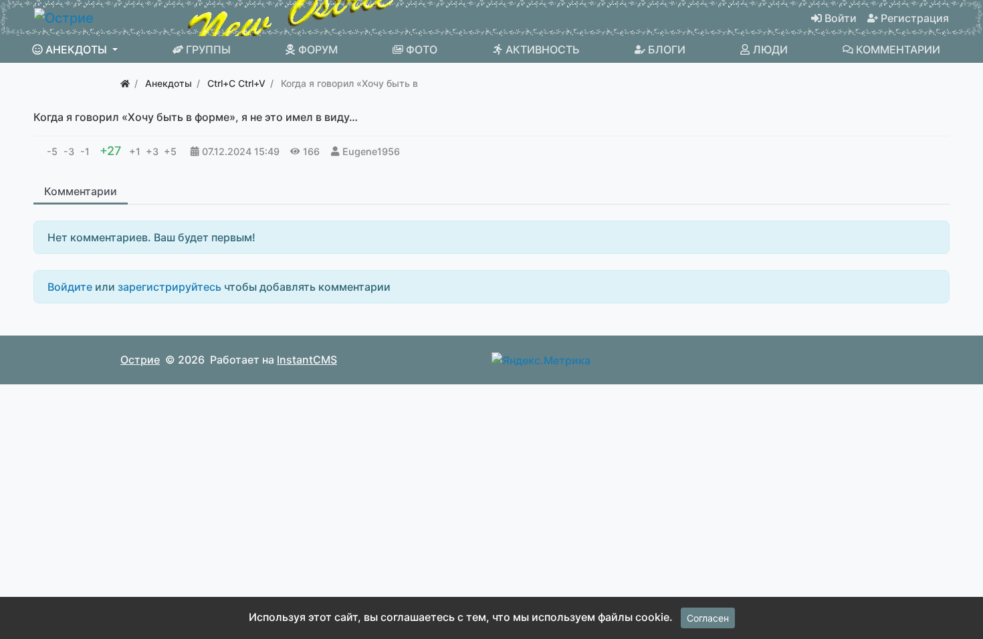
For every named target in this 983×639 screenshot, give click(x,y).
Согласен (708, 618)
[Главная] (125, 83)
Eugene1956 (371, 151)
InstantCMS (307, 359)
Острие (140, 359)
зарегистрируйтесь (169, 286)
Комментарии (80, 191)
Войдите (69, 286)
